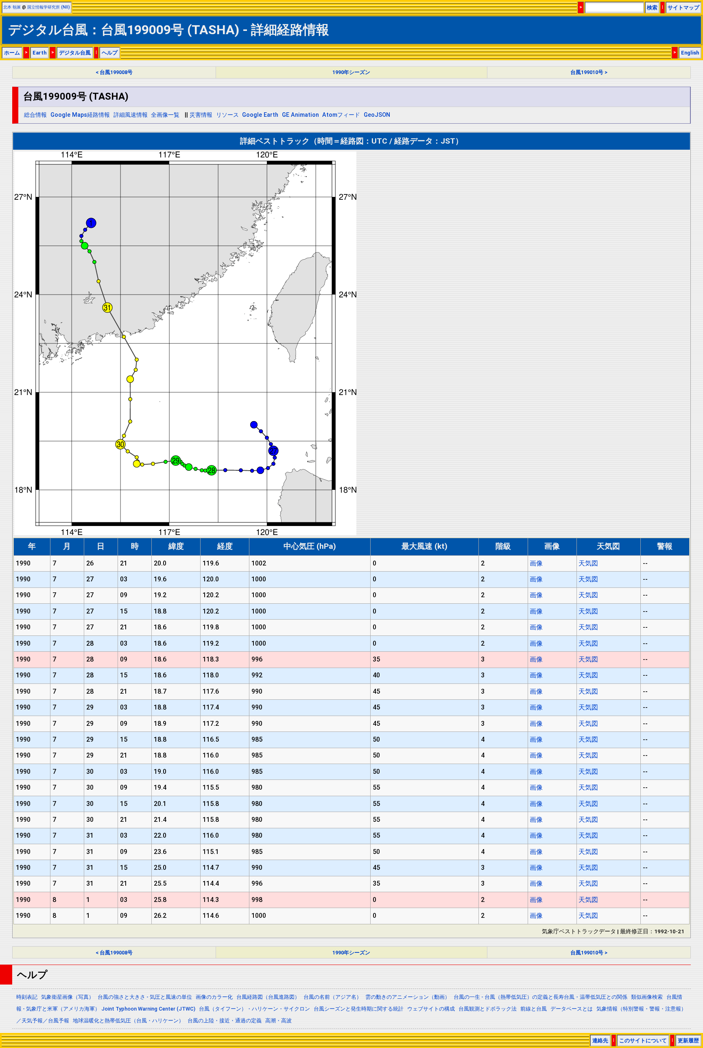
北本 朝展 (12, 7)
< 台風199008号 (114, 72)
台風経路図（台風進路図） (268, 997)
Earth (39, 53)
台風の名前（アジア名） (332, 997)
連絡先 (600, 1040)
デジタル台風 (75, 53)
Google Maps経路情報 (80, 114)
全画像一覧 (165, 114)
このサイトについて (643, 1040)
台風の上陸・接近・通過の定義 (225, 1020)
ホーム (12, 53)
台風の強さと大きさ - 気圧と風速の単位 (145, 997)
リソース (227, 114)
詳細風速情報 (131, 114)
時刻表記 (26, 997)
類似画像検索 (647, 997)
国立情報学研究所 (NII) (48, 7)
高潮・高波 (278, 1020)
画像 (536, 563)
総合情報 (35, 114)
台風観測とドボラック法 (487, 1009)
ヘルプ (110, 53)
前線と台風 (533, 1009)
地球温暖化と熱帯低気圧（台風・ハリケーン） (128, 1020)
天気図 (588, 563)
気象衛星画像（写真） (67, 997)
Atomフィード (341, 114)
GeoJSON (377, 114)
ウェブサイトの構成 (431, 1009)
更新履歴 (688, 1040)
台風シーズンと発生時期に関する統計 (359, 1009)
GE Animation (300, 114)
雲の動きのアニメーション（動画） (407, 997)
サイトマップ (683, 7)
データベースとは (571, 1009)
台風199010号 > (588, 72)
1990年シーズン (351, 72)
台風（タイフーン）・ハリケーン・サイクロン (254, 1009)
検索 (652, 7)
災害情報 (201, 114)
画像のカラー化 (214, 997)
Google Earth (260, 114)
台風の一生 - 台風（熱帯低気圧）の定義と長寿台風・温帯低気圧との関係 (540, 997)
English (690, 53)
